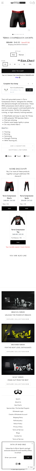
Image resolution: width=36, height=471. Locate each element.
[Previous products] (28, 83)
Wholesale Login (18, 411)
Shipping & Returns (18, 150)
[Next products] (32, 83)
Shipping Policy (18, 417)
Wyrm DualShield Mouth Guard (17, 87)
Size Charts (18, 405)
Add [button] (9, 208)
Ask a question (18, 146)
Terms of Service (18, 430)
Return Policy (18, 423)
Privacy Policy (18, 427)
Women (21, 55)
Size (18, 60)
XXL (30, 64)
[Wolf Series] (18, 365)
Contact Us (18, 436)
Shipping (10, 44)
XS (5, 64)
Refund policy (17, 420)
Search (18, 399)
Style (18, 51)
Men (13, 55)
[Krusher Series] (18, 333)
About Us (18, 402)
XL (24, 64)
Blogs (18, 433)
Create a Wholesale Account (18, 414)
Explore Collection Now (18, 319)
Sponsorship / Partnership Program (18, 408)
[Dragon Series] (18, 300)
